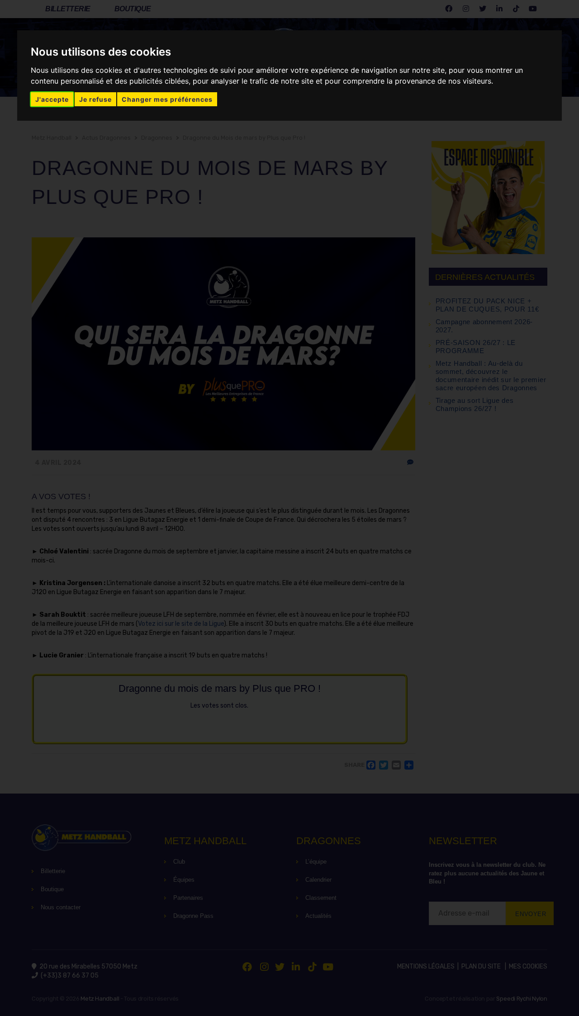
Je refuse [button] (95, 99)
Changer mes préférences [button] (167, 99)
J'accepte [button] (52, 99)
